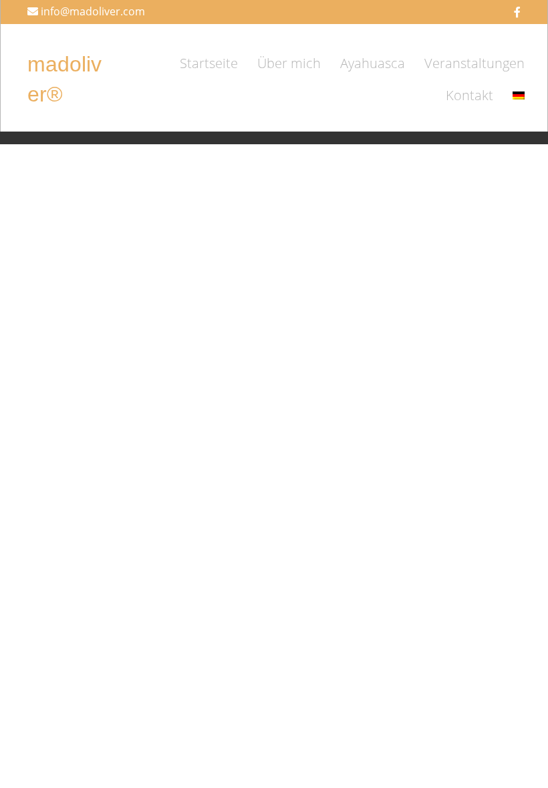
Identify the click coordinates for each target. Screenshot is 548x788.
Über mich (289, 63)
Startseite (209, 63)
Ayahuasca (372, 63)
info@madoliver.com (93, 11)
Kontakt (469, 95)
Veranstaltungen (474, 63)
